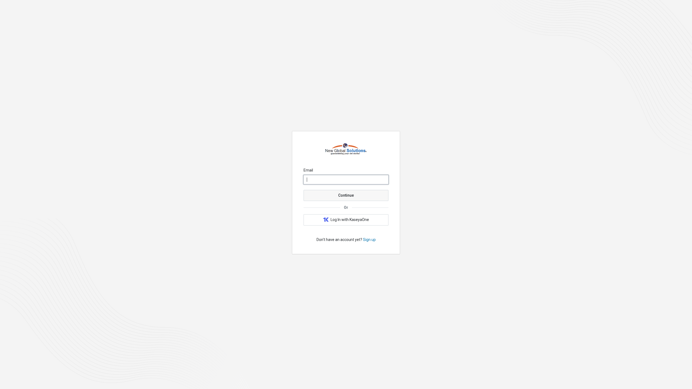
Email (308, 170)
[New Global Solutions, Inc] (346, 155)
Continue (346, 195)
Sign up (369, 239)
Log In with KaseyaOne (350, 219)
